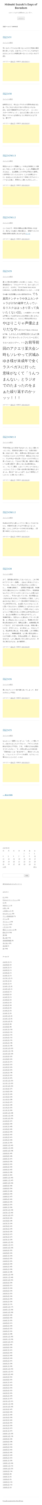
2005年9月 (6, 1283)
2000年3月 (6, 1455)
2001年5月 (6, 1420)
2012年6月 (6, 1064)
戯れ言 (13, 62)
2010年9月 (6, 1121)
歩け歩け (6, 943)
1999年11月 (6, 1466)
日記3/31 (7, 37)
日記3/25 (7, 730)
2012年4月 (6, 1070)
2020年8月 (6, 965)
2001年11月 (6, 1404)
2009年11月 (6, 1148)
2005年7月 (6, 1288)
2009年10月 (6, 1151)
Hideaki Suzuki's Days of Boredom (21, 6)
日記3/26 (7, 679)
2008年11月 (6, 1180)
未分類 (5, 946)
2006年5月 (6, 1261)
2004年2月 (6, 1331)
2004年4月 (6, 1328)
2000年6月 (6, 1447)
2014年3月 (6, 1008)
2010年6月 (6, 1129)
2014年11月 (6, 986)
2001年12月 (6, 1401)
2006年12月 (6, 1242)
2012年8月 (6, 1059)
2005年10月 (6, 1280)
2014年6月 (6, 1000)
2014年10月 (6, 989)
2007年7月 (6, 1223)
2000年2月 (6, 1458)
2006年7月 (6, 1256)
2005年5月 (6, 1293)
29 (24, 864)
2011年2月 (6, 1108)
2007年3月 (6, 1234)
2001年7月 (6, 1415)
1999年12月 (6, 1463)
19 (9, 861)
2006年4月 (6, 1264)
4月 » (35, 867)
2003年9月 (6, 1345)
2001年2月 (6, 1428)
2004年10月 (6, 1312)
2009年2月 (6, 1172)
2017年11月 (6, 978)
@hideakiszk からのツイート (12, 884)
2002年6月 (6, 1385)
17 (35, 859)
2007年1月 (6, 1240)
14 (19, 859)
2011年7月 (6, 1094)
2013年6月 (6, 1032)
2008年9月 (6, 1186)
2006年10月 (6, 1248)
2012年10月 (6, 1054)
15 (24, 859)
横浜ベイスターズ (8, 930)
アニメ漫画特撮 (8, 916)
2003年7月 (6, 1350)
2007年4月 (6, 1231)
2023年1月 (6, 962)
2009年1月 (6, 1175)
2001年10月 (6, 1407)
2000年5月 (6, 1450)
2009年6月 (6, 1161)
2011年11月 (6, 1083)
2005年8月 (6, 1285)
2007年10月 (6, 1215)
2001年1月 (6, 1431)
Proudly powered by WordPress (13, 1501)
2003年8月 (6, 1347)
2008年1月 (6, 1207)
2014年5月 (6, 1002)
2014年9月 (6, 992)
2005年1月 (6, 1304)
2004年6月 (6, 1323)
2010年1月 (6, 1143)
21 (19, 861)
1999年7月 (6, 1477)
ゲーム (5, 919)
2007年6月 (6, 1226)
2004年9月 (6, 1315)
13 (14, 859)
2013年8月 (6, 1027)
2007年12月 (6, 1210)
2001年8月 (6, 1412)
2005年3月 (6, 1299)
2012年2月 (6, 1075)
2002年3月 (6, 1393)
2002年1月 (6, 1398)
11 (3, 859)
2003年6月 (6, 1353)
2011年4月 (6, 1102)
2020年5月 (6, 970)
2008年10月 (6, 1183)
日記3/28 (7, 568)
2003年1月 (6, 1366)
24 (35, 861)
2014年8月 (6, 994)
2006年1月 (6, 1272)
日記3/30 (7, 93)
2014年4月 (6, 1005)
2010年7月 (6, 1126)
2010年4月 (6, 1134)
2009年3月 (6, 1169)
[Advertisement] (21, 72)
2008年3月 (6, 1202)
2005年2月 (6, 1301)
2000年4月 (6, 1452)
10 (35, 856)
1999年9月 (6, 1471)
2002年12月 (6, 1369)
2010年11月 (6, 1116)
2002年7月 (6, 1382)
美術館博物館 (7, 941)
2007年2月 (6, 1237)
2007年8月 (6, 1221)
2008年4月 (6, 1199)
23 (29, 861)
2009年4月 (6, 1167)
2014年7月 (6, 997)
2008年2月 (6, 1205)
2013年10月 (6, 1021)
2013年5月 (6, 1035)
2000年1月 (6, 1460)
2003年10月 (6, 1342)
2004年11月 (6, 1310)
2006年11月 (6, 1245)
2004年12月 (6, 1307)
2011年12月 (6, 1081)
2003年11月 (6, 1339)
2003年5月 (6, 1355)
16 (29, 859)
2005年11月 (6, 1277)
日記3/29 (7, 271)
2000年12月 (6, 1433)
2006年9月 (6, 1250)
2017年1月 (6, 981)
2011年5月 (6, 1099)
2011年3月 (6, 1105)
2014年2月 (6, 1011)
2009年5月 (6, 1164)
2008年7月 (6, 1191)
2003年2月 (6, 1363)
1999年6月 (6, 1479)
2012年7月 (6, 1062)
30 (29, 864)
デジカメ (6, 924)
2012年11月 (6, 1051)
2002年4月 (6, 1390)
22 (24, 861)
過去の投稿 (8, 795)
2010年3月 (6, 1137)
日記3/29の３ (9, 155)
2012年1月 (6, 1078)
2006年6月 (6, 1258)
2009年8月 (6, 1156)
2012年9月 (6, 1056)
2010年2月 (6, 1140)
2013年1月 (6, 1046)
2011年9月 (6, 1089)
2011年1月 (6, 1110)
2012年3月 (6, 1073)
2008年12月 (6, 1178)
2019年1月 (6, 976)
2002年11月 (6, 1372)
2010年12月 (6, 1113)
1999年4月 (6, 1485)
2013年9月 (6, 1024)
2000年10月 (6, 1436)
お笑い (5, 908)
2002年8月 (6, 1380)
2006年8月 (6, 1253)
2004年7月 (6, 1320)
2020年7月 (6, 967)
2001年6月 (6, 1417)
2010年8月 (6, 1124)
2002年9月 (6, 1377)
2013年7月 (6, 1029)
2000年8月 (6, 1442)
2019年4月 (6, 973)
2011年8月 (6, 1091)
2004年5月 (6, 1326)
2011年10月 (6, 1086)
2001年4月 (6, 1423)
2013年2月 (6, 1043)
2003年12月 (6, 1337)
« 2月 (4, 867)
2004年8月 (6, 1318)
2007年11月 (6, 1213)
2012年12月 (6, 1048)
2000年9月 (6, 1439)
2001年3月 (6, 1425)
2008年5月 (6, 1196)
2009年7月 (6, 1159)
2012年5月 (6, 1067)
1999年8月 (6, 1474)
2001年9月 (6, 1409)
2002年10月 (6, 1374)
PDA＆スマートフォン (10, 900)
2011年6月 (6, 1097)
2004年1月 (6, 1334)
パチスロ (6, 927)
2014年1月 (6, 1013)
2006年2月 (6, 1269)
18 (3, 861)
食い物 (5, 938)
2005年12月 (6, 1275)
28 (19, 864)
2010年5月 (6, 1132)
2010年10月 (6, 1118)
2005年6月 (6, 1291)
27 (14, 864)
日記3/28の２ (9, 512)
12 (9, 859)
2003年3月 (6, 1361)
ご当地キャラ (7, 911)
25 (3, 864)
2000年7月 (6, 1444)
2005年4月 (6, 1296)
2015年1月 (6, 984)
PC (3, 897)
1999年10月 (6, 1469)
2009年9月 (6, 1153)
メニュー (21, 18)
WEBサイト (6, 905)
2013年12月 (6, 1016)
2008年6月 (6, 1194)
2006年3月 (6, 1266)
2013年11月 (6, 1019)
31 (35, 864)
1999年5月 (6, 1482)
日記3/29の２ (9, 217)
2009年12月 (6, 1145)
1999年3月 (6, 1487)
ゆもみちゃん (7, 914)
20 (14, 861)
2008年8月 (6, 1188)
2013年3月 (6, 1040)
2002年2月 (6, 1396)
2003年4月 (6, 1358)
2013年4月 (6, 1037)
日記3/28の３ (9, 436)
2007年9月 (6, 1218)
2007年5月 (6, 1229)
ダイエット (6, 922)
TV (3, 903)
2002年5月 (6, 1388)
